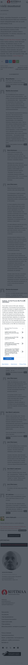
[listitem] (14, 329)
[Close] (24, 301)
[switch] (22, 332)
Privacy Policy (22, 364)
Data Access (14, 364)
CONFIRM (9, 358)
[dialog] (14, 332)
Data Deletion (5, 364)
